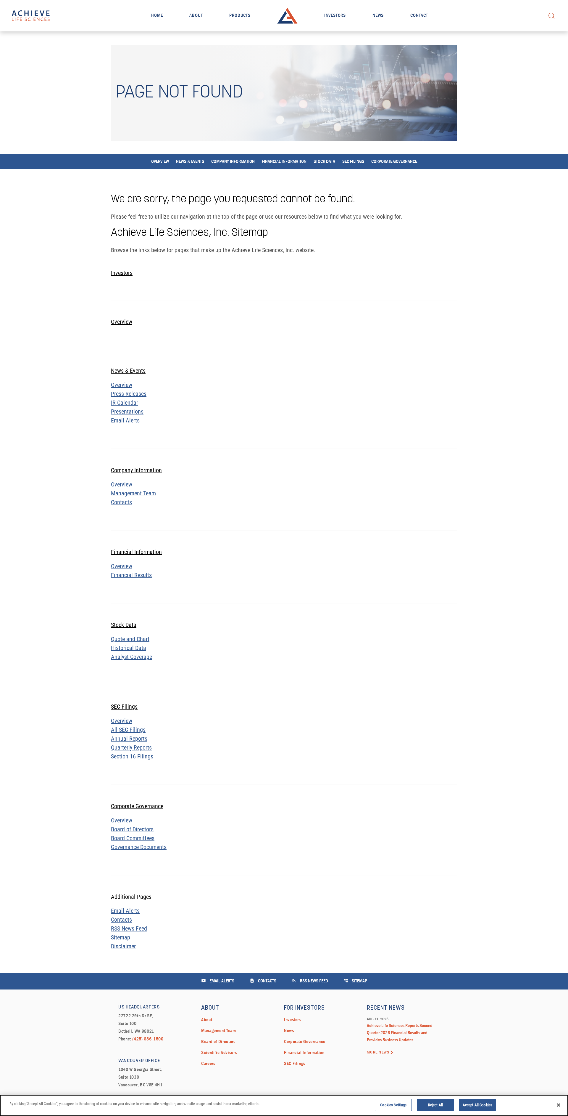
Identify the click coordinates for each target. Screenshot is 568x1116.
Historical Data (128, 647)
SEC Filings (353, 162)
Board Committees (132, 838)
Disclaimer (123, 946)
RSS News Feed (129, 928)
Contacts (121, 502)
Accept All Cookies (477, 1105)
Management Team (133, 493)
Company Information (233, 162)
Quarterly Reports (131, 747)
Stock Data (324, 162)
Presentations (127, 411)
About (196, 16)
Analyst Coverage (131, 656)
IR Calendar (124, 402)
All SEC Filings (128, 729)
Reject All (435, 1105)
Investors (335, 16)
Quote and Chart (130, 639)
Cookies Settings (393, 1105)
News (378, 16)
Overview (160, 162)
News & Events (190, 162)
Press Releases (128, 393)
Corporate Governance (394, 162)
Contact (419, 16)
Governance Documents (139, 847)
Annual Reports (129, 738)
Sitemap (120, 937)
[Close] (558, 1105)
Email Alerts (125, 420)
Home (157, 16)
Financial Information (284, 162)
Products (239, 16)
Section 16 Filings (132, 756)
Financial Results (131, 575)
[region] (284, 1105)
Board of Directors (132, 829)
